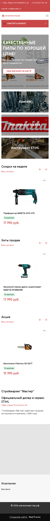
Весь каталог (7, 172)
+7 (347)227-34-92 (39, 3)
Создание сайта (18, 517)
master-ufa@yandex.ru (11, 9)
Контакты (5, 489)
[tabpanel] (25, 62)
